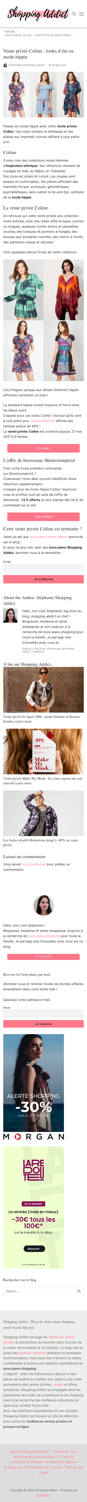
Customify (43, 1494)
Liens (45, 1472)
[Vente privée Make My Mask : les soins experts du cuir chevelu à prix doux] (43, 751)
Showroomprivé (43, 421)
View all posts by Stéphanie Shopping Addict (48, 650)
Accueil (10, 31)
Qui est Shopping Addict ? (31, 1451)
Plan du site (75, 1467)
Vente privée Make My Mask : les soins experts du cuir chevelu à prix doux (42, 780)
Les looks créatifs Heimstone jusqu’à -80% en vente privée (40, 842)
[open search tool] (74, 14)
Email (7, 561)
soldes (58, 1384)
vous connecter (34, 864)
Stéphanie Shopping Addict (27, 65)
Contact (67, 1457)
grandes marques (32, 1353)
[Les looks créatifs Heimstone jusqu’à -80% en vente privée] (43, 813)
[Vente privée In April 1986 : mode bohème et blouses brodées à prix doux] (43, 690)
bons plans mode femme (49, 537)
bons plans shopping (44, 936)
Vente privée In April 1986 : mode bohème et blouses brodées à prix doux (41, 719)
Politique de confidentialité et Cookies (33, 1467)
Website (39, 651)
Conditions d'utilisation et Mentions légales (42, 1462)
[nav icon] (81, 14)
